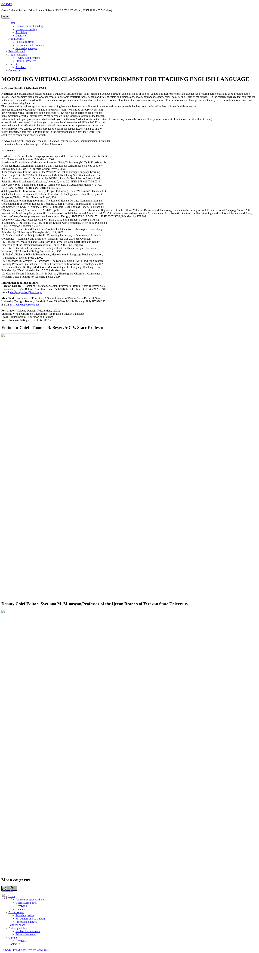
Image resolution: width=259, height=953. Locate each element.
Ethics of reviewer (26, 60)
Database (21, 35)
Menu (5, 16)
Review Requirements (28, 57)
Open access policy (26, 29)
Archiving (21, 32)
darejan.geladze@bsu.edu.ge (26, 292)
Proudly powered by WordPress (30, 949)
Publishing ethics (25, 41)
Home (11, 22)
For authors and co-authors (30, 45)
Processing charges (26, 48)
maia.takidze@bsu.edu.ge (24, 304)
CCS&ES (6, 4)
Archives (21, 67)
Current (12, 64)
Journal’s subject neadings (30, 26)
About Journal (16, 38)
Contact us (14, 70)
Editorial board (16, 51)
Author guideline (17, 54)
